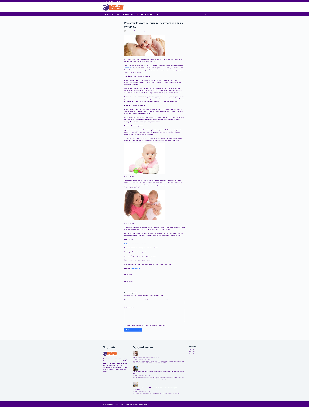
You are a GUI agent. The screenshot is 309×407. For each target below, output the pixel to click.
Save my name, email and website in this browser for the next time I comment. (146, 325)
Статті (156, 14)
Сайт (167, 299)
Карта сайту (112, 1)
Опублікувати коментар (133, 330)
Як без (126, 244)
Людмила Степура (138, 359)
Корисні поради (146, 14)
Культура (118, 14)
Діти (138, 14)
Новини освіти (108, 14)
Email (147, 299)
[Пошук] (205, 14)
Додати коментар (129, 307)
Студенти (126, 14)
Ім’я (125, 299)
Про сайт (105, 1)
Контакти (119, 1)
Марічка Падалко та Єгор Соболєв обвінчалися (146, 357)
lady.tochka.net (135, 268)
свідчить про (128, 68)
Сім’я (133, 14)
